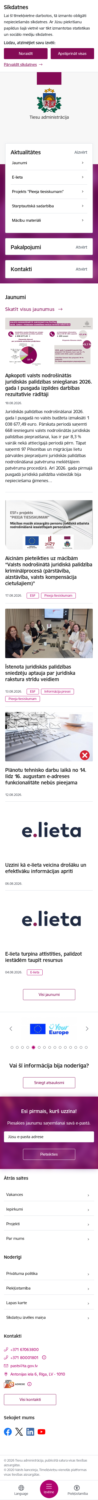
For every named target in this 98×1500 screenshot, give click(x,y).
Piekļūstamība (18, 1288)
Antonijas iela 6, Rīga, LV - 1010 (37, 1374)
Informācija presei (57, 691)
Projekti (13, 1223)
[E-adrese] (14, 1384)
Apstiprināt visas (72, 53)
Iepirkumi (14, 1209)
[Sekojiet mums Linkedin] (30, 1432)
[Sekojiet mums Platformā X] (19, 1432)
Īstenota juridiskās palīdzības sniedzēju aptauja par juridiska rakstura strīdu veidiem (40, 673)
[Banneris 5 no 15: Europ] (49, 1028)
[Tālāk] (87, 1028)
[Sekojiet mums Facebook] (8, 1432)
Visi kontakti (30, 1399)
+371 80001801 (24, 1357)
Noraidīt (26, 53)
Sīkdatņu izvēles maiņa (26, 1317)
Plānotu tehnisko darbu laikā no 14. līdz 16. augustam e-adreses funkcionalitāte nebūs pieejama (46, 776)
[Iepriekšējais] (11, 1028)
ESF (33, 595)
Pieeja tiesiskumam (58, 595)
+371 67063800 (24, 1349)
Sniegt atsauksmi (49, 1082)
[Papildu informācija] (44, 1357)
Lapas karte (16, 1302)
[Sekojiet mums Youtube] (41, 1431)
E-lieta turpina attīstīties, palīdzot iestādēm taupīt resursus (43, 957)
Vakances (14, 1194)
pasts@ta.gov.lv (24, 1365)
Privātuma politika (22, 1273)
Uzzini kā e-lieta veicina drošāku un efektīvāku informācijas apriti (45, 868)
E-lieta (34, 972)
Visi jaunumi (49, 994)
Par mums (15, 1238)
